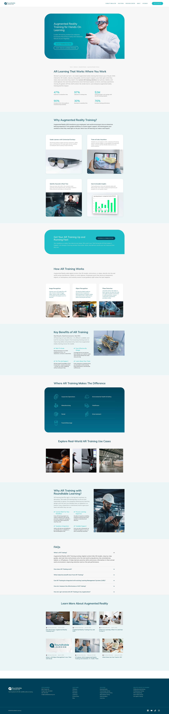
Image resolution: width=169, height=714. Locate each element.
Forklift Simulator (111, 3)
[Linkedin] (148, 710)
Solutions (121, 3)
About (139, 3)
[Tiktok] (155, 710)
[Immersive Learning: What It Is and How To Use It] (111, 618)
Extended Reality (82, 66)
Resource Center (130, 3)
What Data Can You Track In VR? (112, 657)
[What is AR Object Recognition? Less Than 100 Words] (59, 645)
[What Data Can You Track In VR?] (112, 645)
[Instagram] (159, 710)
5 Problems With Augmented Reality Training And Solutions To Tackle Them (86, 658)
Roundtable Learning (16, 710)
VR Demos (145, 3)
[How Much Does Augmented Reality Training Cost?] (58, 618)
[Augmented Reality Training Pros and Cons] (84, 618)
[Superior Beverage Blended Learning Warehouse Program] (111, 461)
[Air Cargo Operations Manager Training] (58, 461)
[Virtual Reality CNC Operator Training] (84, 461)
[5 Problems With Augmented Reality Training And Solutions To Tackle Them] (87, 645)
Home (71, 66)
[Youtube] (151, 710)
